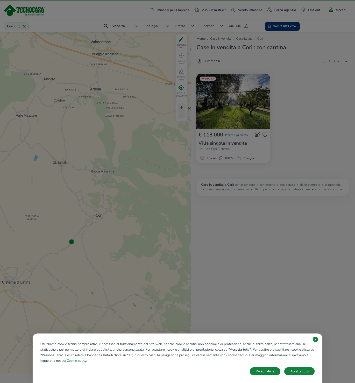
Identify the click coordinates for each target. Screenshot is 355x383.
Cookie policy (76, 360)
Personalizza (265, 371)
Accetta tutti (299, 371)
